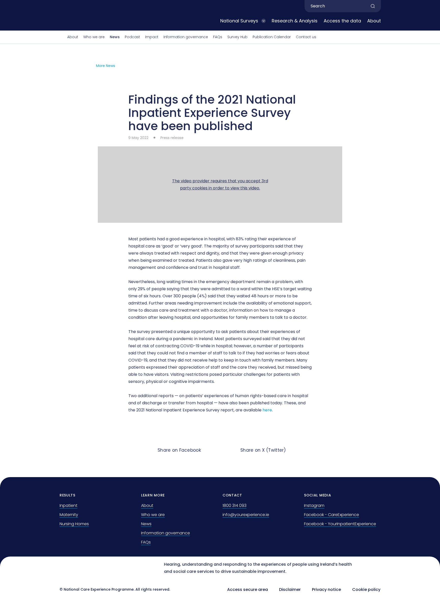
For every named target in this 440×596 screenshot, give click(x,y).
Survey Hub (237, 36)
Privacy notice (326, 589)
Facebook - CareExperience (331, 515)
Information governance (185, 36)
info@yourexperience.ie (246, 515)
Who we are (94, 36)
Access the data (342, 20)
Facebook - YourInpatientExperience (340, 524)
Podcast (132, 36)
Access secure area (247, 589)
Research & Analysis (295, 20)
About (374, 20)
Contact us (306, 36)
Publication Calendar (272, 36)
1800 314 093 (234, 505)
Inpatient (68, 505)
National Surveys (239, 20)
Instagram (314, 505)
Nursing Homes (74, 524)
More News (105, 65)
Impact (151, 36)
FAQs (217, 36)
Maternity (69, 515)
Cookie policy (366, 589)
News (115, 36)
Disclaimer (290, 589)
